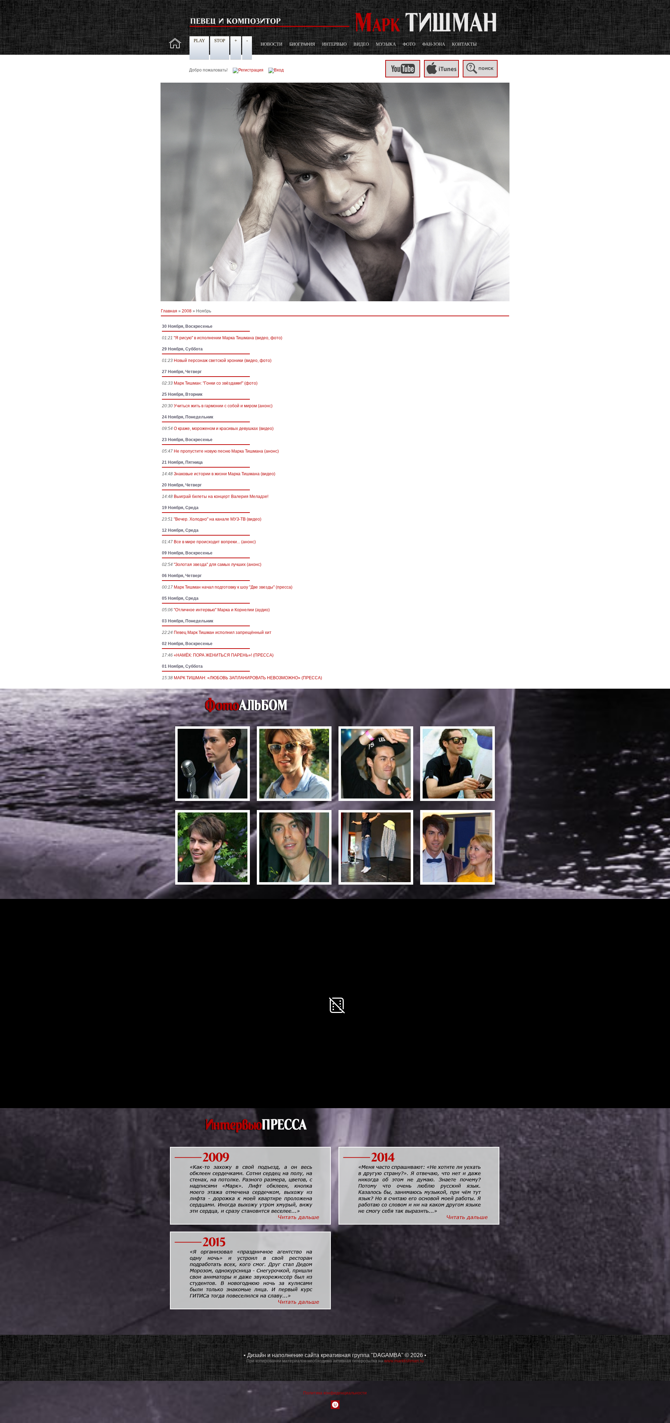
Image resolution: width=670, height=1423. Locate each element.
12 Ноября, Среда (180, 530)
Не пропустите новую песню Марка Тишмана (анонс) (226, 451)
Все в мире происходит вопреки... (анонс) (215, 541)
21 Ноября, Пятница (182, 462)
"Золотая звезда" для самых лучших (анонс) (217, 564)
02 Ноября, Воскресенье (187, 643)
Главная (169, 311)
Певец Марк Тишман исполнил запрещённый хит (222, 632)
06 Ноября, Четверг (182, 575)
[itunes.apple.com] (441, 76)
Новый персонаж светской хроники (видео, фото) (222, 360)
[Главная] (175, 47)
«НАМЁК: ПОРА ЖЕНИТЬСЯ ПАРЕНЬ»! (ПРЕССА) (224, 655)
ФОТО (409, 44)
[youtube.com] (402, 76)
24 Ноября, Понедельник (187, 417)
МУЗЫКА (386, 44)
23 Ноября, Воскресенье (187, 439)
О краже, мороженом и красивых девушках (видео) (224, 428)
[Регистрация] (248, 70)
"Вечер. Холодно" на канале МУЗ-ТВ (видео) (217, 519)
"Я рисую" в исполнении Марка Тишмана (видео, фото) (228, 337)
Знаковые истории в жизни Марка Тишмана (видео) (224, 473)
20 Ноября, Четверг (182, 485)
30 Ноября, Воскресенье (187, 326)
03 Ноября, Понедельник (187, 621)
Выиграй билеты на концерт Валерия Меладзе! (221, 496)
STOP (219, 40)
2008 (187, 311)
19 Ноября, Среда (180, 507)
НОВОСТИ (271, 44)
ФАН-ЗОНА (433, 44)
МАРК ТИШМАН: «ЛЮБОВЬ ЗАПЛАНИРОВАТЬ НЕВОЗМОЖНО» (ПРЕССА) (248, 677)
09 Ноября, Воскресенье (187, 553)
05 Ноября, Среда (180, 598)
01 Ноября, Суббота (182, 666)
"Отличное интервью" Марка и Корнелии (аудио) (222, 609)
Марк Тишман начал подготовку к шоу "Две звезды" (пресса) (233, 587)
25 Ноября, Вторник (182, 394)
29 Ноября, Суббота (182, 349)
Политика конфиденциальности (335, 1393)
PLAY (199, 40)
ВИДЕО (361, 44)
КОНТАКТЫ (464, 44)
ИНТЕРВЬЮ (334, 44)
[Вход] (276, 70)
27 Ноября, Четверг (182, 371)
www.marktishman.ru (404, 1360)
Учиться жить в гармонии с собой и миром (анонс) (223, 405)
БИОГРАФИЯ (302, 44)
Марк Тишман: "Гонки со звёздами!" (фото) (216, 383)
